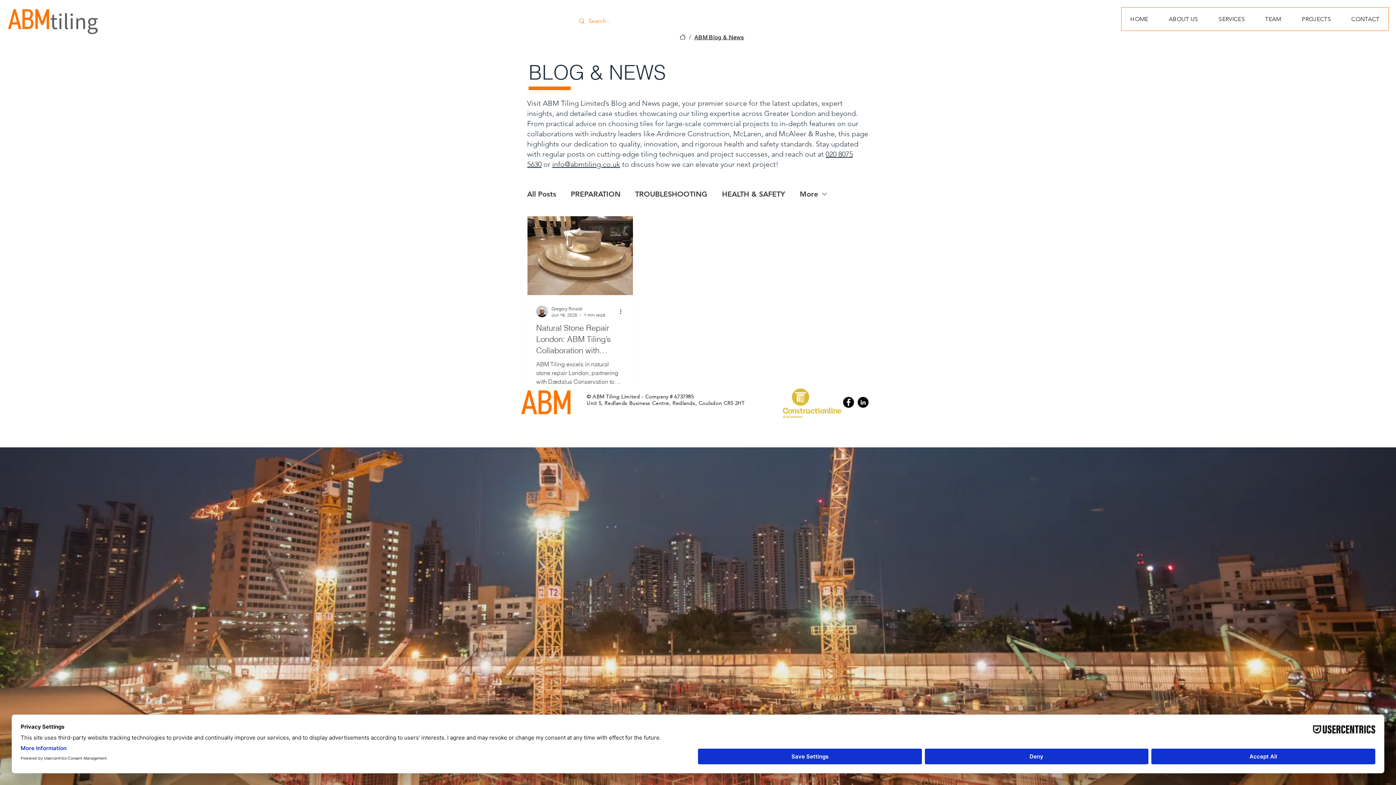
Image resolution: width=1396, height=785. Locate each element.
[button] (1316, 19)
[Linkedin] (863, 402)
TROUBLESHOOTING (671, 194)
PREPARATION (596, 194)
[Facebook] (848, 402)
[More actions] (623, 311)
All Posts (541, 194)
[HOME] (682, 37)
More (809, 194)
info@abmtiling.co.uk (586, 164)
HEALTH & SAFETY (753, 194)
